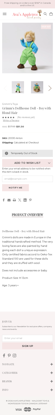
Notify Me (15, 187)
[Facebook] (3, 200)
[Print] (14, 200)
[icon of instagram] (14, 355)
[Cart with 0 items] (51, 14)
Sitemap (43, 403)
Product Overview (27, 215)
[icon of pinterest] (9, 355)
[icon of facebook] (4, 355)
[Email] (9, 200)
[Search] (45, 14)
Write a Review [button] (11, 120)
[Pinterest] (30, 200)
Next (50, 87)
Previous (5, 87)
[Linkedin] (25, 200)
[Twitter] (19, 200)
